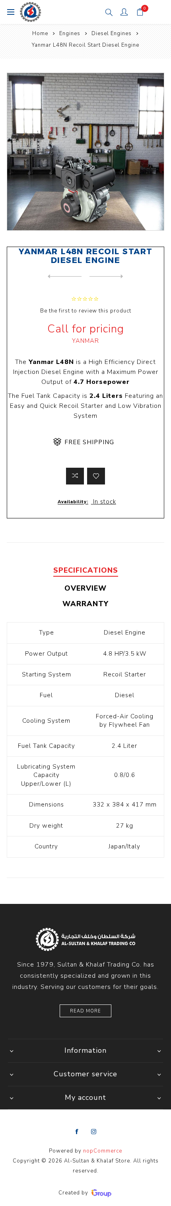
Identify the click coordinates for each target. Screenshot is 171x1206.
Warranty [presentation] (85, 604)
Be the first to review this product (85, 310)
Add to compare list (75, 476)
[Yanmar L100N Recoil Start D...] (65, 277)
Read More (85, 1011)
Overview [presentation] (85, 588)
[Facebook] (77, 1131)
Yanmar (85, 341)
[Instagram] (93, 1131)
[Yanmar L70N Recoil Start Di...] (106, 277)
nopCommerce (102, 1151)
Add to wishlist (96, 476)
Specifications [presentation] (85, 570)
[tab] (85, 571)
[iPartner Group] (101, 1192)
